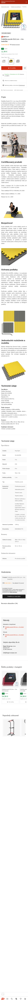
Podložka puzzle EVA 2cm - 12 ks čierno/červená (9, 690)
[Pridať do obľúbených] (25, 68)
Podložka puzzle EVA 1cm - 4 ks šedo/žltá (14, 627)
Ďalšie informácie (13, 592)
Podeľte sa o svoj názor (14, 596)
